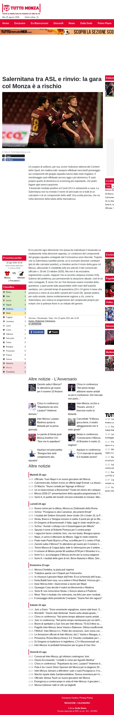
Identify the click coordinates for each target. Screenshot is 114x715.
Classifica (8, 287)
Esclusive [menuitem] (19, 23)
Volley (109, 302)
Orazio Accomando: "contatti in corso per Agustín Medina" (64, 660)
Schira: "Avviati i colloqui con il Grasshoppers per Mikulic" (64, 526)
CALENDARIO (83, 703)
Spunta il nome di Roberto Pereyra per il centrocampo (62, 530)
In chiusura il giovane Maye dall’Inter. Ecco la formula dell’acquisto (69, 577)
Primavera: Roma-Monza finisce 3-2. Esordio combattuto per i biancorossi (73, 638)
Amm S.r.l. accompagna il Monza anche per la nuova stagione (66, 555)
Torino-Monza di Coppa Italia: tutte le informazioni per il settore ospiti (70, 547)
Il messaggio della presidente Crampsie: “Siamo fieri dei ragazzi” (68, 598)
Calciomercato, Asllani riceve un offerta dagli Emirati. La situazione (69, 483)
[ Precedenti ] (14, 281)
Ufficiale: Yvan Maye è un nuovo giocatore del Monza (62, 479)
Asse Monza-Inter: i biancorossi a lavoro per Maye (60, 584)
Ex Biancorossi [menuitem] (39, 23)
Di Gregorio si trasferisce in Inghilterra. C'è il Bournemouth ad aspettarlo (72, 641)
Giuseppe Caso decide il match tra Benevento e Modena (64, 587)
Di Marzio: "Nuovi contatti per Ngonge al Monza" (59, 486)
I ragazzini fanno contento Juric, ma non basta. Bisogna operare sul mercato (74, 533)
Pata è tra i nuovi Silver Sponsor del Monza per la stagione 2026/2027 (71, 667)
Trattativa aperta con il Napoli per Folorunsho (58, 573)
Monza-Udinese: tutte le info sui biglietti (55, 685)
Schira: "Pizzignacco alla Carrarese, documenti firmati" (63, 512)
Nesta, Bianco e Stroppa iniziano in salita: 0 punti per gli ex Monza (69, 519)
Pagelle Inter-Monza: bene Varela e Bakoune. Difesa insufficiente (68, 627)
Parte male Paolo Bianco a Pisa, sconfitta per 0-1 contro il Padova (69, 540)
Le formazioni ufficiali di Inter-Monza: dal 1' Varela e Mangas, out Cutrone (72, 634)
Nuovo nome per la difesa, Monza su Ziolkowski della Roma (66, 508)
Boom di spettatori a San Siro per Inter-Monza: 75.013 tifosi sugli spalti (71, 624)
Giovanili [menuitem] (58, 23)
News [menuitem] (72, 23)
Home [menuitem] (5, 23)
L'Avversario (42, 318)
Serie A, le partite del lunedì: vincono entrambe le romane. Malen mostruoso (74, 497)
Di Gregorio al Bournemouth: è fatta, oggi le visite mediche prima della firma (74, 522)
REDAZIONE (70, 703)
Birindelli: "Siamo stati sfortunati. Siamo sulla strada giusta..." (66, 613)
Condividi (38, 332)
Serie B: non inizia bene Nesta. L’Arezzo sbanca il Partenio (65, 591)
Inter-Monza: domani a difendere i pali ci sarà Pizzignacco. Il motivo (69, 670)
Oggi (108, 186)
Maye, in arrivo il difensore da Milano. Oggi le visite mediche (66, 537)
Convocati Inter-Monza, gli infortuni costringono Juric (62, 656)
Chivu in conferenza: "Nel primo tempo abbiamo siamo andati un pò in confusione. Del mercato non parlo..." (85, 391)
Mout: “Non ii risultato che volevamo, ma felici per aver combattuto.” (69, 594)
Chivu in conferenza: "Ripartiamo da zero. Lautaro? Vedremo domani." (71, 663)
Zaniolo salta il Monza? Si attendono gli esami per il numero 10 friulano (50, 388)
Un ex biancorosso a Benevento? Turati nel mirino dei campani (67, 490)
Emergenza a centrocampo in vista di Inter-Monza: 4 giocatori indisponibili (73, 681)
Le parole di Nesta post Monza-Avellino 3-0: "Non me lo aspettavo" (49, 438)
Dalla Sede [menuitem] (86, 23)
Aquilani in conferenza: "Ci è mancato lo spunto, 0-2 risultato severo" (89, 453)
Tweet (54, 332)
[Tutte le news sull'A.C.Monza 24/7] (21, 9)
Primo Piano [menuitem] (104, 23)
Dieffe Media (80, 708)
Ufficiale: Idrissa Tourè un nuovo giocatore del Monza (62, 678)
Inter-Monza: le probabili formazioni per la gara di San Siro (64, 645)
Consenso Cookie (70, 698)
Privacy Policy (86, 698)
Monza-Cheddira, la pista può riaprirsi (54, 569)
